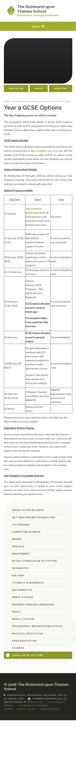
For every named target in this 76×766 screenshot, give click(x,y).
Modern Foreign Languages (33, 604)
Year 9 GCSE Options (57, 101)
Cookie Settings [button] (50, 709)
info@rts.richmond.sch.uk (50, 699)
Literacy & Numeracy (28, 582)
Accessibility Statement (34, 705)
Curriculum (34, 101)
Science (18, 648)
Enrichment (21, 553)
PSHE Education (24, 640)
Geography (20, 568)
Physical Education (27, 633)
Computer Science (26, 532)
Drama (17, 539)
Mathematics (22, 590)
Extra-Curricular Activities (34, 561)
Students (19, 101)
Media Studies (23, 597)
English (18, 546)
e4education (35, 702)
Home (7, 101)
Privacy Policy (26, 709)
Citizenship (21, 524)
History (18, 575)
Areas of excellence (28, 510)
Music (16, 611)
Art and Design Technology (33, 517)
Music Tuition (23, 619)
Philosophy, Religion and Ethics (37, 626)
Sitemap (8, 709)
